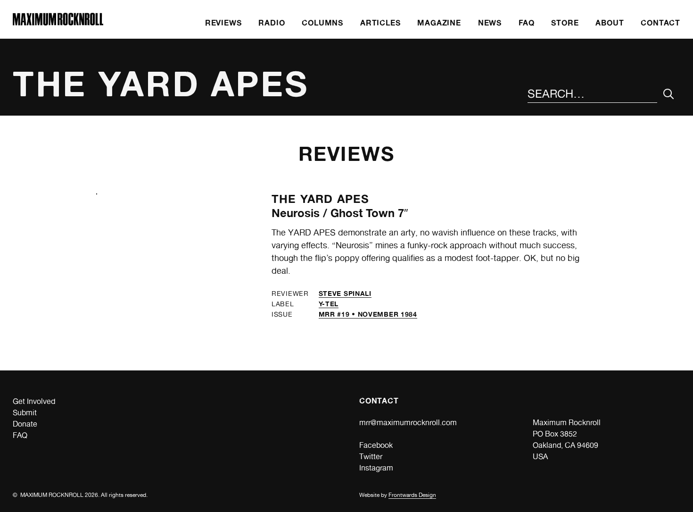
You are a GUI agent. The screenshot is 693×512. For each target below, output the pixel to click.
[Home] (58, 22)
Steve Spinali (345, 293)
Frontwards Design (412, 495)
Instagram (376, 467)
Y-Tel (329, 304)
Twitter (370, 456)
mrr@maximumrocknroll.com (408, 422)
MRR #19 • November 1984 (368, 314)
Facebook (376, 445)
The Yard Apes (321, 199)
